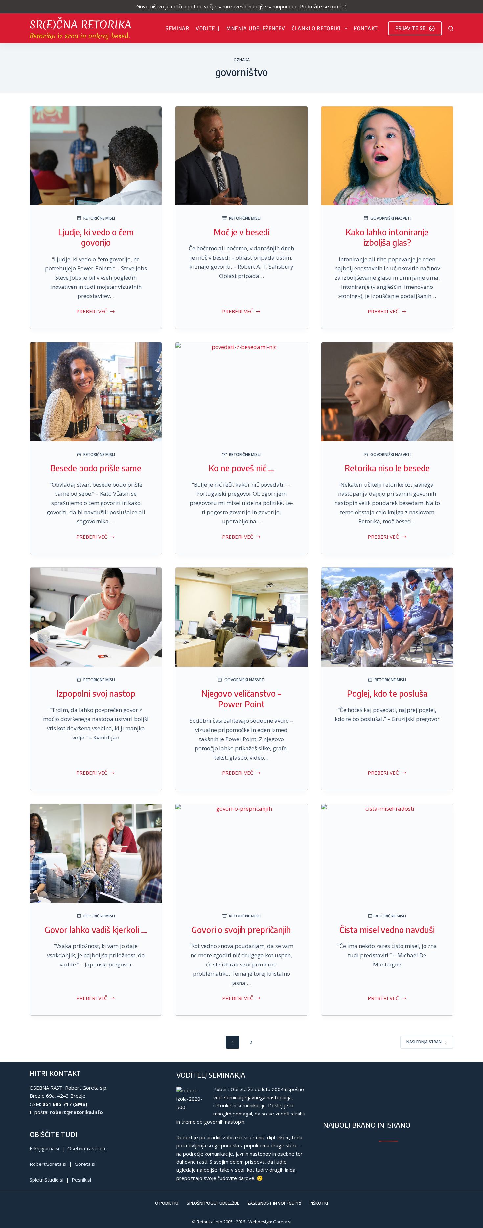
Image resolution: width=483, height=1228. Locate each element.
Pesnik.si (81, 1179)
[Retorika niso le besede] (387, 391)
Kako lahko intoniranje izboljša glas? (387, 237)
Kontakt (366, 28)
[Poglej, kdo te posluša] (387, 617)
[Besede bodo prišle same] (96, 391)
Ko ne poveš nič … (241, 468)
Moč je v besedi (241, 232)
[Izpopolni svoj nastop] (96, 617)
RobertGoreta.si (48, 1164)
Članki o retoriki (316, 28)
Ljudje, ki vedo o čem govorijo (96, 237)
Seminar (177, 28)
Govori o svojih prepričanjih (241, 929)
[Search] (450, 28)
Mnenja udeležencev (255, 28)
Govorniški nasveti (390, 218)
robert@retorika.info (76, 1112)
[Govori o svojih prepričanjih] (241, 853)
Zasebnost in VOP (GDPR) (274, 1203)
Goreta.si (85, 1164)
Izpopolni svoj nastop (96, 693)
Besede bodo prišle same (95, 468)
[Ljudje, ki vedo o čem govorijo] (96, 155)
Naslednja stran (424, 1042)
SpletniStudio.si (46, 1179)
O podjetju (166, 1203)
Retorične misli (99, 218)
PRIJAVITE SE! (411, 28)
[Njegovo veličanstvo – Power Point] (241, 617)
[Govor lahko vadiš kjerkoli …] (96, 853)
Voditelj (208, 28)
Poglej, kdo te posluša (387, 693)
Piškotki (319, 1203)
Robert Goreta (230, 1089)
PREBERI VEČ (91, 311)
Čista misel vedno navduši (387, 929)
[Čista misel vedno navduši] (387, 853)
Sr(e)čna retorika (80, 24)
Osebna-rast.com (87, 1148)
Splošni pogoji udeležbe (213, 1203)
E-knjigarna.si (44, 1148)
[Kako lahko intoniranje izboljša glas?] (387, 155)
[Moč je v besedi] (241, 155)
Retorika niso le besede (387, 468)
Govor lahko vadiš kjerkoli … (96, 929)
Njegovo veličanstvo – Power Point (241, 699)
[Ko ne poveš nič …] (241, 391)
